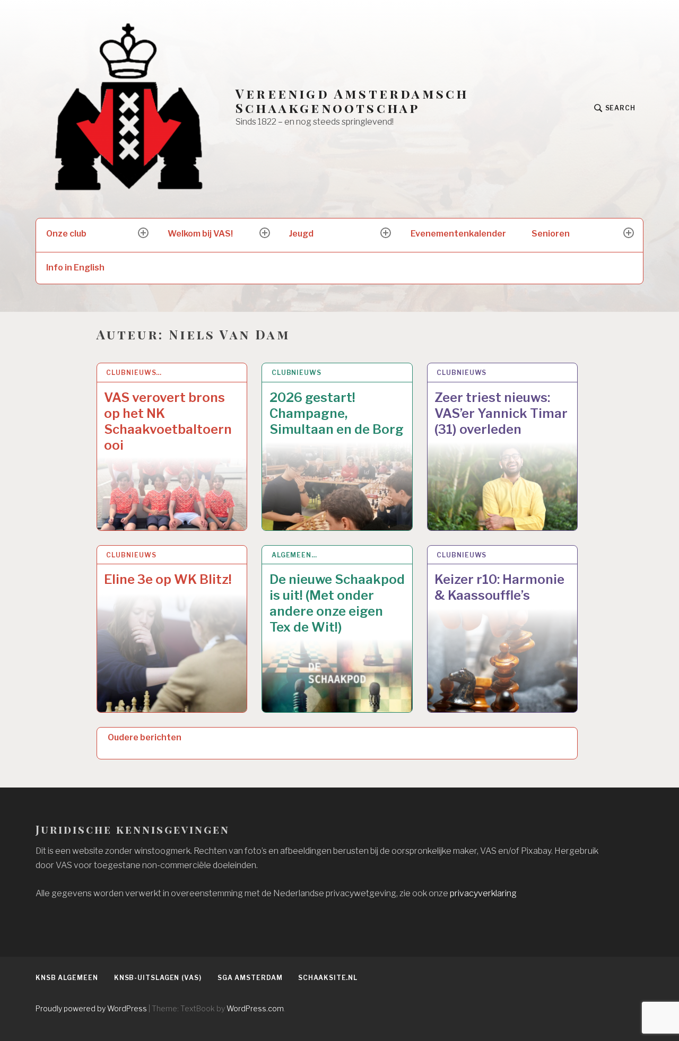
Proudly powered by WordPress (91, 1008)
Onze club (66, 234)
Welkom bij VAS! (200, 234)
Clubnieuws (296, 373)
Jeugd (301, 234)
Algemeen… (294, 555)
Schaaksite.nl (328, 978)
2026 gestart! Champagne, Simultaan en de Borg (336, 413)
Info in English (75, 268)
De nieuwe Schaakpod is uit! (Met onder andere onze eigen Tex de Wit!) (337, 603)
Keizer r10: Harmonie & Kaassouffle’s (499, 587)
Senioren (551, 234)
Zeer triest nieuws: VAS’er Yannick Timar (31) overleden (501, 413)
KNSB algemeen (67, 978)
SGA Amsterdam (250, 978)
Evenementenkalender (458, 234)
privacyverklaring (483, 893)
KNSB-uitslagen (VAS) (158, 978)
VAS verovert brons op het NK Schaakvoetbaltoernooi (168, 421)
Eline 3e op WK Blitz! (168, 579)
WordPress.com (255, 1008)
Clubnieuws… (134, 373)
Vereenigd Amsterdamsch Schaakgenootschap (352, 100)
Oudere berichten (144, 737)
